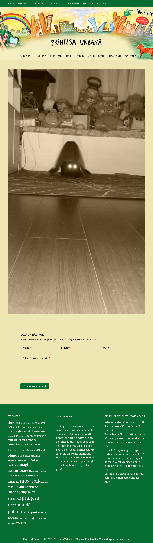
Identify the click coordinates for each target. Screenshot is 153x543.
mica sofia (31, 481)
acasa (18, 422)
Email (65, 347)
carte (17, 435)
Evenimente (57, 4)
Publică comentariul (34, 386)
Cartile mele (75, 56)
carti (23, 435)
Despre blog (40, 4)
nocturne (31, 487)
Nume (27, 347)
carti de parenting (36, 436)
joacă (33, 470)
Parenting (25, 56)
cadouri (37, 432)
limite (24, 476)
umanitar (12, 523)
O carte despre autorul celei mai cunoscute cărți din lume (124, 477)
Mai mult (131, 56)
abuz (11, 422)
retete (44, 512)
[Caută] (13, 56)
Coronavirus (28, 445)
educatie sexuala (31, 456)
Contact (102, 4)
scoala (13, 518)
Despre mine (23, 4)
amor (24, 426)
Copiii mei (56, 56)
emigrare (12, 460)
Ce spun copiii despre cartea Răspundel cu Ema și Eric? (124, 426)
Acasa (11, 4)
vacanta (21, 523)
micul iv (45, 482)
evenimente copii (23, 460)
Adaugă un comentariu (36, 358)
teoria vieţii (27, 518)
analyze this (35, 427)
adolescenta (28, 423)
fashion (35, 460)
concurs (32, 439)
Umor (101, 56)
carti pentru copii (17, 439)
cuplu (37, 444)
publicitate (19, 512)
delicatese (12, 450)
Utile (91, 56)
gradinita (13, 465)
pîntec (35, 512)
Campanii (115, 56)
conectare (15, 444)
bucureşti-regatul (20, 431)
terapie (41, 518)
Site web (104, 347)
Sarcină (41, 56)
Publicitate (73, 4)
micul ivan (16, 487)
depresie (21, 450)
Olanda (13, 492)
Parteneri (88, 4)
